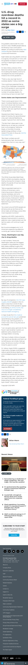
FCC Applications (7, 634)
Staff (4, 573)
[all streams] (26, 663)
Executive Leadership (8, 570)
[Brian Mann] (4, 442)
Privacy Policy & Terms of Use (10, 622)
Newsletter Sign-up (8, 597)
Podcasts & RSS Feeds (8, 600)
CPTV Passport (6, 613)
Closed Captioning (7, 631)
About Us (5, 564)
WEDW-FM (5, 560)
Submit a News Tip (7, 594)
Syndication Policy (7, 637)
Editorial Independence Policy (10, 640)
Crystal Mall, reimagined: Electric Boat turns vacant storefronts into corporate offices (13, 497)
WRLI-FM (17, 560)
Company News (7, 567)
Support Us (5, 591)
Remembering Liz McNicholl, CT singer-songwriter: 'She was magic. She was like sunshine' (15, 480)
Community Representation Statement (13, 607)
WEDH (4, 559)
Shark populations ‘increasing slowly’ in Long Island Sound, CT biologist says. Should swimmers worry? (15, 507)
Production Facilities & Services (10, 643)
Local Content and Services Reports (12, 646)
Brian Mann (11, 30)
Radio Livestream (7, 604)
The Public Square (7, 649)
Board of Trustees (7, 576)
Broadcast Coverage (8, 628)
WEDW (11, 559)
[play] (2, 663)
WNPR (9, 560)
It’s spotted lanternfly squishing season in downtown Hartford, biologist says (15, 488)
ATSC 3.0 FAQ (15, 562)
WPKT (13, 560)
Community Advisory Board (10, 579)
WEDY (15, 559)
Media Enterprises (7, 582)
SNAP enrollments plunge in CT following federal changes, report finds (15, 515)
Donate (23, 4)
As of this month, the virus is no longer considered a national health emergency (12, 309)
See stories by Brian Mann (16, 444)
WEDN (7, 559)
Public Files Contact (7, 562)
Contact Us (5, 588)
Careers (5, 585)
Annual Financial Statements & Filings (12, 625)
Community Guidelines (8, 610)
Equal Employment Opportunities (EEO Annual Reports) (13, 616)
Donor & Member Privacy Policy (11, 619)
